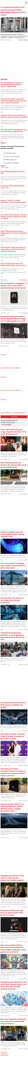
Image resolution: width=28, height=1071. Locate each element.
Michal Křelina (4, 40)
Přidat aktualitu (4, 1055)
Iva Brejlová (3, 664)
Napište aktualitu (23, 280)
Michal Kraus (4, 494)
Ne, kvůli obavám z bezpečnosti (11, 163)
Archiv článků (4, 1052)
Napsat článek (4, 1053)
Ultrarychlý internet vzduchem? (9, 420)
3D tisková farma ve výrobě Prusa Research (13, 412)
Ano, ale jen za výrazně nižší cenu (11, 156)
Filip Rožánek (4, 459)
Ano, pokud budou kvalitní (9, 153)
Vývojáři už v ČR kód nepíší (8, 422)
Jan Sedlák (3, 313)
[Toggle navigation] (26, 2)
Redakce (2, 941)
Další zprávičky (4, 280)
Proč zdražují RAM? (6, 424)
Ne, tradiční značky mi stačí (10, 159)
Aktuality (4, 79)
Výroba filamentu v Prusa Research (10, 368)
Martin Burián (4, 594)
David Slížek (4, 1015)
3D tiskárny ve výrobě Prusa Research (11, 390)
